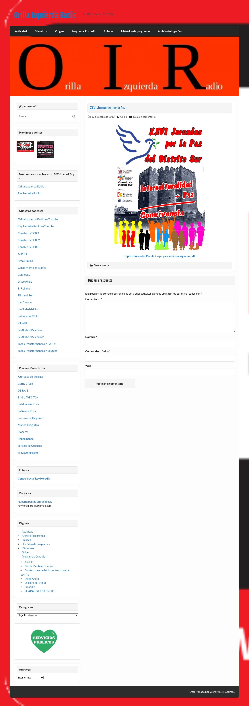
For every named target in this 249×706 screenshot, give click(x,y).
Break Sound (25, 260)
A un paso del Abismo (30, 376)
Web (88, 365)
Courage (230, 691)
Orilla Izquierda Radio (45, 15)
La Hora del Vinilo (28, 316)
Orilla (123, 116)
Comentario (93, 299)
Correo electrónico (97, 351)
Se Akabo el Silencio (30, 330)
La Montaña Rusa (28, 404)
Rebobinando (26, 438)
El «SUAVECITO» (28, 397)
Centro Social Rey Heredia (34, 478)
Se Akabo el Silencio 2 (31, 337)
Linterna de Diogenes (30, 418)
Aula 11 (22, 253)
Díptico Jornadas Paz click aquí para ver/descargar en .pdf (159, 256)
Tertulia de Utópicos (30, 445)
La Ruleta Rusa (27, 411)
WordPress (216, 691)
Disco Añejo (25, 281)
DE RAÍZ (23, 390)
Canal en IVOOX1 (28, 233)
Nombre (91, 337)
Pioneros (23, 431)
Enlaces (108, 31)
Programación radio (84, 31)
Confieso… (24, 274)
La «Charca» (25, 302)
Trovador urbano (28, 452)
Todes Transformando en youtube (37, 350)
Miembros (41, 31)
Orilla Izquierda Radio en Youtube (38, 219)
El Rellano (24, 288)
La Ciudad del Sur (28, 309)
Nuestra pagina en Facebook (35, 501)
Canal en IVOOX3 (28, 247)
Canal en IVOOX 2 (29, 240)
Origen (59, 31)
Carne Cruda (25, 383)
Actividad (21, 31)
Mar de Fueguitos (28, 425)
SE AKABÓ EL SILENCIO (39, 591)
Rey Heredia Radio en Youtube (36, 226)
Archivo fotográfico (170, 31)
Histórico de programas (135, 31)
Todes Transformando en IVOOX (37, 343)
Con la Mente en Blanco (32, 267)
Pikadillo (23, 323)
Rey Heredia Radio (29, 193)
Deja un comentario (144, 116)
